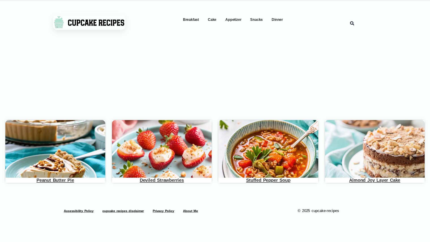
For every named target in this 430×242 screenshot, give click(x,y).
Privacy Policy (163, 211)
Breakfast (191, 20)
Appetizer (233, 20)
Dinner (277, 20)
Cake (212, 20)
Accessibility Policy (78, 211)
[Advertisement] (215, 79)
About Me (190, 211)
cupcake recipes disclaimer (123, 211)
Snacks (256, 20)
